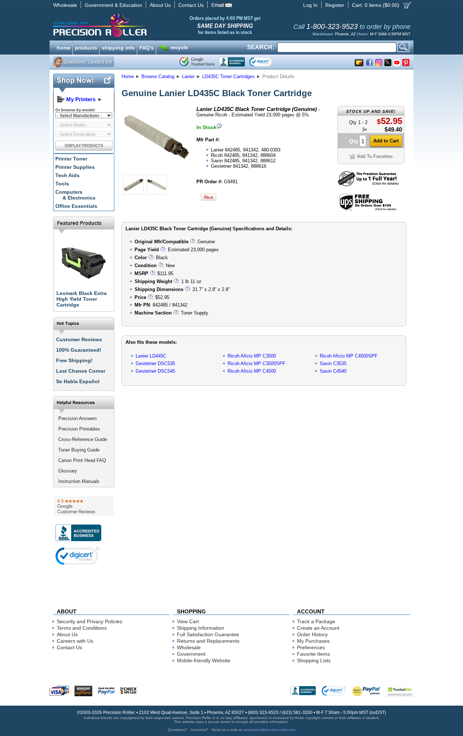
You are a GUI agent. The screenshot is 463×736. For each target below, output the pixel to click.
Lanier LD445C (151, 356)
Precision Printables (79, 429)
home (64, 47)
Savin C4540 (333, 371)
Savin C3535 (333, 363)
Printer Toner (71, 159)
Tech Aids (67, 175)
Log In (310, 5)
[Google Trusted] (196, 62)
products (86, 47)
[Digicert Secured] (77, 556)
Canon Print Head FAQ (82, 460)
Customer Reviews (79, 339)
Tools (62, 184)
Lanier (188, 76)
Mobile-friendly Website (203, 660)
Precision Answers (77, 418)
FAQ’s (146, 47)
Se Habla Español (77, 381)
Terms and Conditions (82, 628)
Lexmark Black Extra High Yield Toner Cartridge (81, 299)
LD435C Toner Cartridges (228, 76)
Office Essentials (76, 206)
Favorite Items (313, 654)
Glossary (67, 471)
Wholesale (65, 5)
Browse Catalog (157, 76)
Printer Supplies (75, 167)
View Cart (188, 621)
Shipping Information (200, 628)
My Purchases (313, 641)
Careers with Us (75, 641)
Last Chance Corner (80, 371)
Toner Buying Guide (78, 450)
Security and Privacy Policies (89, 621)
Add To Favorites (375, 156)
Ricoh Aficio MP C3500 (252, 356)
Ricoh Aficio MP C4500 (252, 371)
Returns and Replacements (208, 641)
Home (128, 76)
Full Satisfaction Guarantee (208, 634)
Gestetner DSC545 (155, 371)
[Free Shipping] (367, 209)
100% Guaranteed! (78, 350)
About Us (160, 5)
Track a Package (316, 621)
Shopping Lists (314, 660)
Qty (353, 141)
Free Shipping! (74, 360)
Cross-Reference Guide (82, 439)
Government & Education (113, 5)
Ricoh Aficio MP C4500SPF (349, 356)
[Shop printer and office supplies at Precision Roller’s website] (138, 25)
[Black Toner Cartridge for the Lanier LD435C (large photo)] (156, 171)
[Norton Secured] (266, 62)
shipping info (118, 47)
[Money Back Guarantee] (368, 184)
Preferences (311, 647)
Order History (312, 634)
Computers (75, 195)
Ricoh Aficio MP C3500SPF (256, 363)
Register (334, 5)
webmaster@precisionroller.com (269, 730)
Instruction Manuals (78, 481)
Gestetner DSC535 (155, 363)
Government (191, 654)
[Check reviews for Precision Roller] (84, 506)
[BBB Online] (232, 62)
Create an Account (318, 628)
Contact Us (191, 5)
